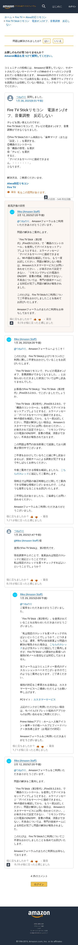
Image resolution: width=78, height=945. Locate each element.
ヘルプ (39, 928)
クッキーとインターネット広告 (39, 930)
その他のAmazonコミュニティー (39, 933)
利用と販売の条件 (39, 923)
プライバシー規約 (39, 926)
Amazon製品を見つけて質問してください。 (29, 55)
